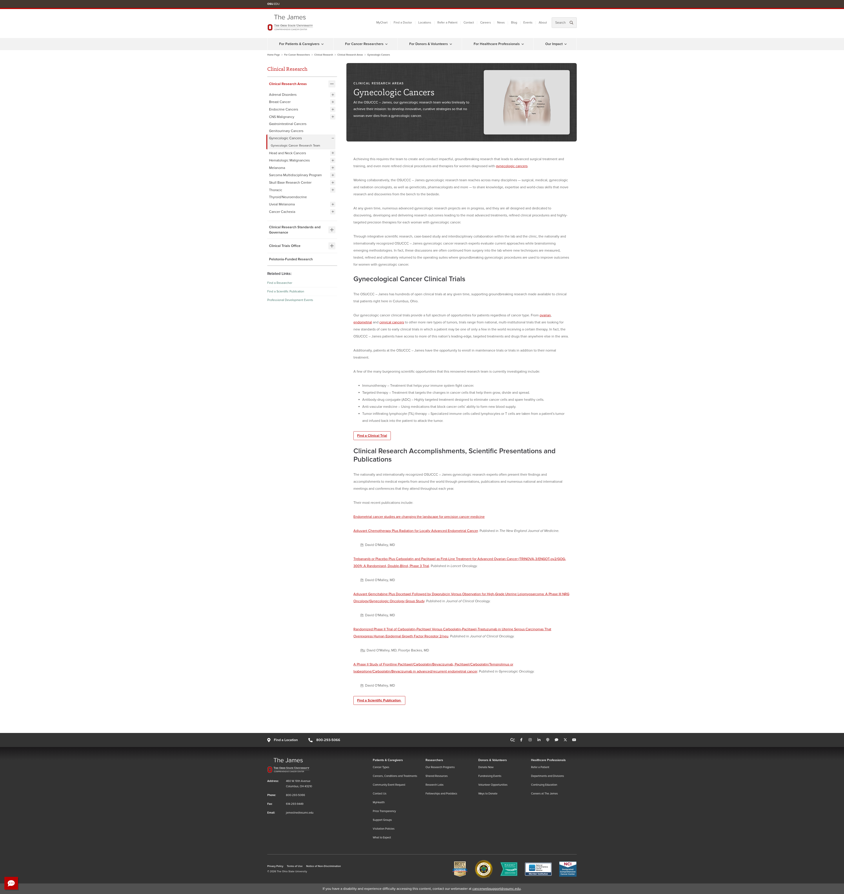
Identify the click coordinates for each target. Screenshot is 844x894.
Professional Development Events (290, 300)
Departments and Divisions (547, 776)
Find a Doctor (403, 22)
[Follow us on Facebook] (521, 739)
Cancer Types (381, 767)
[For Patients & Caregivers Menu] (322, 44)
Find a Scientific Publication (285, 291)
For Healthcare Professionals (497, 44)
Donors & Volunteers (492, 760)
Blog (514, 22)
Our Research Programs (440, 767)
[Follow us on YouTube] (574, 739)
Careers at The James (544, 793)
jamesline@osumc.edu (299, 812)
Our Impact (554, 44)
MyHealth (379, 802)
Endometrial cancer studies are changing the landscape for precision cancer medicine (419, 517)
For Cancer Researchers (364, 44)
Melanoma (277, 167)
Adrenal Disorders (282, 94)
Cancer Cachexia (282, 211)
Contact (469, 22)
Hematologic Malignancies (289, 160)
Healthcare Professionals (548, 760)
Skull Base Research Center (290, 182)
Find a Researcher (279, 283)
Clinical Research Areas (350, 55)
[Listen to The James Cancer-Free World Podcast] (547, 739)
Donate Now (486, 767)
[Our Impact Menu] (565, 44)
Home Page (273, 55)
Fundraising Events (489, 776)
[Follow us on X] (565, 739)
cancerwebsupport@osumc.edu (496, 889)
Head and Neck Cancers (287, 153)
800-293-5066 (328, 740)
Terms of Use (295, 866)
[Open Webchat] (11, 883)
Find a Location (286, 740)
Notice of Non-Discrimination (323, 866)
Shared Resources (437, 776)
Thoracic (275, 190)
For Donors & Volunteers (428, 44)
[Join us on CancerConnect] (512, 739)
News (501, 22)
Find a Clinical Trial (372, 435)
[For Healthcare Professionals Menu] (523, 44)
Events (528, 22)
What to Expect (382, 837)
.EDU (273, 4)
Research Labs (435, 785)
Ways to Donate (487, 793)
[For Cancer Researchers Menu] (386, 44)
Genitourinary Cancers (286, 131)
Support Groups (382, 820)
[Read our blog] (556, 739)
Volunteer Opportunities (492, 785)
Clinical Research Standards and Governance (294, 229)
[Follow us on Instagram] (530, 739)
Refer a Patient (447, 22)
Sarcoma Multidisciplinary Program (295, 175)
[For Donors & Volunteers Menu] (451, 44)
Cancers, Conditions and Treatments (395, 776)
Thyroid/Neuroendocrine (288, 197)
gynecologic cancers (512, 166)
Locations (424, 22)
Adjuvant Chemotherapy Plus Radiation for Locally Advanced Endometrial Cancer (415, 531)
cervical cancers (391, 322)
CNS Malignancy (281, 116)
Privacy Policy (275, 866)
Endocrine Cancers (283, 109)
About (543, 22)
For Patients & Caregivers (299, 44)
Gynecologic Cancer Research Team (296, 145)
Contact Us (379, 793)
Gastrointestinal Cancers (287, 124)
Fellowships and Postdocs (441, 793)
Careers (485, 22)
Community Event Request (389, 785)
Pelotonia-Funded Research (291, 259)
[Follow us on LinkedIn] (538, 739)
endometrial (362, 322)
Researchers (434, 760)
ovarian (545, 315)
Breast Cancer (280, 102)
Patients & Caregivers (388, 760)
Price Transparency (384, 811)
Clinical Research (323, 55)
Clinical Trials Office (284, 245)
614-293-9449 (295, 804)
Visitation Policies (384, 829)
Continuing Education (544, 785)
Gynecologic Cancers (285, 138)
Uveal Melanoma (282, 204)
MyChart (381, 22)
